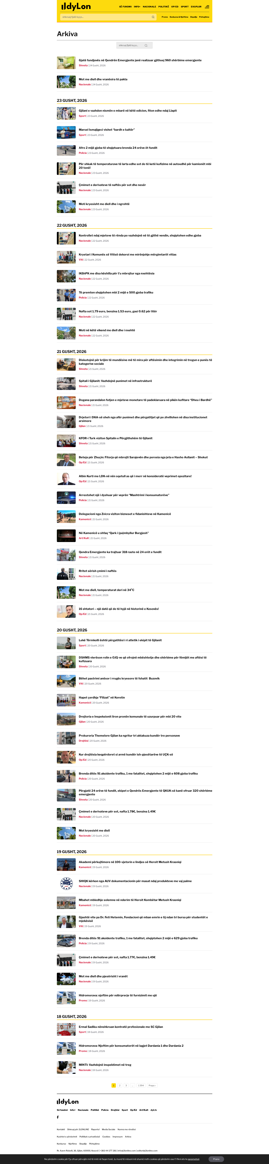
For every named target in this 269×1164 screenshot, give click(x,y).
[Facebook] (58, 1117)
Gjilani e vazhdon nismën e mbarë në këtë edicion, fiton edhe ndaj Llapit (128, 110)
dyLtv (154, 1110)
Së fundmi (125, 6)
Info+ (137, 6)
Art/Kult (84, 538)
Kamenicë (85, 519)
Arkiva (128, 1136)
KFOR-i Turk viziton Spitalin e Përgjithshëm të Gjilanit (115, 438)
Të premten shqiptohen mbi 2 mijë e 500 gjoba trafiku (116, 292)
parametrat (193, 1159)
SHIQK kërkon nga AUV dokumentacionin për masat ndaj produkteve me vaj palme (135, 881)
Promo (165, 17)
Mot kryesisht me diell (94, 830)
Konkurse (61, 1143)
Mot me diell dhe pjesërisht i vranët (103, 976)
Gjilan (82, 426)
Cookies (106, 1136)
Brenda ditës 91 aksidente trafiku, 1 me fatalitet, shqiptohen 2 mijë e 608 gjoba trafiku (138, 773)
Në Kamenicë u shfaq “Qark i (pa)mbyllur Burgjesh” (114, 533)
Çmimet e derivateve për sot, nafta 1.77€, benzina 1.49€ (117, 957)
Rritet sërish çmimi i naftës (98, 571)
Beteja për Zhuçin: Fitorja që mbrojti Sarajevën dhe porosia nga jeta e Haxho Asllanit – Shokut (143, 457)
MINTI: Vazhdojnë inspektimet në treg (105, 1064)
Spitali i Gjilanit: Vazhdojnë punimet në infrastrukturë (115, 381)
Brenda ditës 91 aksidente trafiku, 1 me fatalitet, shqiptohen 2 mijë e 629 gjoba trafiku (138, 938)
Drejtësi (83, 740)
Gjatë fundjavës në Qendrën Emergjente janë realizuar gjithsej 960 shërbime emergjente (140, 60)
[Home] (76, 7)
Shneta (83, 65)
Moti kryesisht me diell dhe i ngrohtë (104, 204)
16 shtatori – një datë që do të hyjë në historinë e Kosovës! (119, 608)
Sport (185, 6)
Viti (81, 259)
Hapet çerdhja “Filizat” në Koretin (102, 697)
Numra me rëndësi (127, 1129)
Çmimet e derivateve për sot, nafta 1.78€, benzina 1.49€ (117, 811)
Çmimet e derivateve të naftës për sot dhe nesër (112, 185)
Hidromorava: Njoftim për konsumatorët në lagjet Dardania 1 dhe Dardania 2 (131, 1045)
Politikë (163, 6)
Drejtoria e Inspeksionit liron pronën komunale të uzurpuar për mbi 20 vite (130, 716)
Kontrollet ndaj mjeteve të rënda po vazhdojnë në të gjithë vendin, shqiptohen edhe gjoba (140, 235)
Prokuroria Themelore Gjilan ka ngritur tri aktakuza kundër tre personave (129, 735)
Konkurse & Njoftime (179, 17)
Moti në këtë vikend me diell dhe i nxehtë (107, 330)
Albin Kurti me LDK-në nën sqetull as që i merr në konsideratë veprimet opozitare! (135, 476)
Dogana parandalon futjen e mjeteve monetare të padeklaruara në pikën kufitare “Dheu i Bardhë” (145, 400)
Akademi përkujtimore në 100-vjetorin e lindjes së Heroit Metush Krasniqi (130, 862)
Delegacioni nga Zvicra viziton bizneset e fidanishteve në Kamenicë (125, 514)
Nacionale (149, 6)
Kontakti (61, 1129)
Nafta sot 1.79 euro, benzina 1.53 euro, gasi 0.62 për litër (118, 311)
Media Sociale (108, 1129)
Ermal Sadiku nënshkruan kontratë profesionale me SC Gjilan (121, 1026)
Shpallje (193, 17)
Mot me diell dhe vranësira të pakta (103, 79)
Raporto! (95, 1129)
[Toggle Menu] (207, 6)
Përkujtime (204, 17)
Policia (83, 152)
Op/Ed (175, 6)
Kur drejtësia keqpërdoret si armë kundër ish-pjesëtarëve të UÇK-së (126, 754)
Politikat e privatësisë (89, 1136)
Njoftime (72, 1143)
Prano (216, 1159)
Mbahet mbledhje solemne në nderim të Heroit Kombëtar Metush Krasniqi (130, 900)
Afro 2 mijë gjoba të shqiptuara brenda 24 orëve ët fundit (118, 147)
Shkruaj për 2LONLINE (78, 1129)
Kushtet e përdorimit (67, 1136)
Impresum (118, 1136)
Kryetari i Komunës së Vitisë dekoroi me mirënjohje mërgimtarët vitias (128, 254)
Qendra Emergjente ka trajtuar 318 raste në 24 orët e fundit (120, 552)
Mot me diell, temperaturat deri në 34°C (106, 590)
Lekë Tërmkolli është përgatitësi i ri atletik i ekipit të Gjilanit (120, 640)
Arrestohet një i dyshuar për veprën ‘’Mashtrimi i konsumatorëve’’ (124, 495)
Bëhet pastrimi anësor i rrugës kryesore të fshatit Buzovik (119, 678)
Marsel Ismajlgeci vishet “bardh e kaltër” (107, 129)
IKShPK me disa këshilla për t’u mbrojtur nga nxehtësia (116, 273)
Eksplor (196, 6)
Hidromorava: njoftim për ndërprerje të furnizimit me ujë (118, 995)
